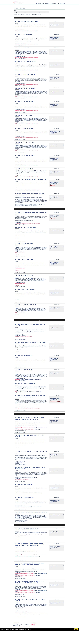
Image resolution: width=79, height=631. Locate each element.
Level (18, 12)
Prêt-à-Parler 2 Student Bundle (20, 252)
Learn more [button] (29, 629)
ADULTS (16, 8)
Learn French (39, 3)
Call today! (63, 3)
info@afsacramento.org (18, 626)
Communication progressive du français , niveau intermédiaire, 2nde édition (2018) (27, 408)
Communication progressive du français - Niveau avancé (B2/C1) (25, 429)
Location (32, 12)
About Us (55, 3)
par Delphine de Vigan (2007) (21, 611)
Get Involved (47, 3)
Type (39, 12)
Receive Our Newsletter (59, 1)
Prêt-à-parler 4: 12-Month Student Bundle (21, 493)
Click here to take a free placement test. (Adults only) (33, 14)
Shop (58, 3)
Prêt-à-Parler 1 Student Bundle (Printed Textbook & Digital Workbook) (26, 30)
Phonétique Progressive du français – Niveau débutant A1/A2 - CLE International (27, 223)
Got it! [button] (76, 629)
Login (64, 1)
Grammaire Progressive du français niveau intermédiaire (23, 336)
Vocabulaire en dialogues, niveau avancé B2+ (21, 479)
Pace (46, 12)
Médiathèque (51, 3)
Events (43, 3)
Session (25, 12)
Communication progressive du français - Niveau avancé (24, 427)
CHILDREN (22, 8)
